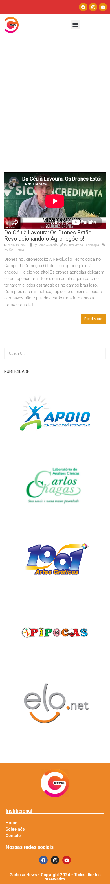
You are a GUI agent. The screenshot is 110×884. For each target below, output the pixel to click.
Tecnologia (91, 245)
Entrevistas (75, 245)
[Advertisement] (55, 115)
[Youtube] (103, 7)
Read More (93, 319)
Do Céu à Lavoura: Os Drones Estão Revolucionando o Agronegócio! (48, 235)
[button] (75, 24)
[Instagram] (93, 7)
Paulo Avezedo (48, 245)
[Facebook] (83, 7)
